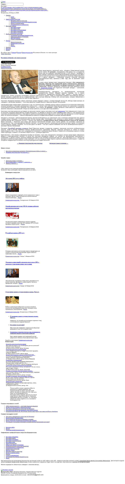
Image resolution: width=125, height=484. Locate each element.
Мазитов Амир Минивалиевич (14, 418)
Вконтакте (8, 54)
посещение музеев (46, 87)
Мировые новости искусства (14, 451)
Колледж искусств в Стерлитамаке (16, 344)
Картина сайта (10, 427)
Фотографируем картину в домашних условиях (19, 419)
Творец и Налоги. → (12, 163)
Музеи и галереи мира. (13, 452)
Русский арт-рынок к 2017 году (15, 233)
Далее (20, 197)
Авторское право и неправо (58, 143)
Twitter (2, 54)
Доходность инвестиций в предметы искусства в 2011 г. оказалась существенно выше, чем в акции (22, 263)
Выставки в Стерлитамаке (13, 440)
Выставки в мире (11, 438)
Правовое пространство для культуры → (17, 152)
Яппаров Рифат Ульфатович (14, 381)
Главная (13, 52)
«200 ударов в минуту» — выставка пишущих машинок (22, 406)
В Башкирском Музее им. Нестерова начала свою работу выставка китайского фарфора (32, 411)
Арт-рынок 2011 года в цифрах (15, 178)
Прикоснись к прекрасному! (14, 360)
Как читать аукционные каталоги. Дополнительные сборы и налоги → (26, 151)
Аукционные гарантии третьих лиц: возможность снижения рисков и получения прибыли (25, 332)
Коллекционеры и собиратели (15, 447)
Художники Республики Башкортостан (17, 456)
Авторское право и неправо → (14, 160)
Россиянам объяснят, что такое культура (13, 58)
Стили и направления (12, 455)
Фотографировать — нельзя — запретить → (19, 162)
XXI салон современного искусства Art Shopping (20, 408)
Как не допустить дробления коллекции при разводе (21, 420)
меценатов (61, 111)
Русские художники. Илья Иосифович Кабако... (19, 371)
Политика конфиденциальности (15, 430)
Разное (19, 52)
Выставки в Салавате (12, 439)
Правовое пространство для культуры (29, 143)
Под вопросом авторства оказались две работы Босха (22, 410)
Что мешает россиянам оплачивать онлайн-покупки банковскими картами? (28, 422)
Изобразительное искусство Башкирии (17, 446)
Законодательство (27, 52)
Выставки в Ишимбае (12, 436)
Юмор (7, 458)
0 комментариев (6, 66)
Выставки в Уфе (10, 442)
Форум (8, 428)
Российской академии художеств (18, 128)
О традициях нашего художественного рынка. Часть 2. (22, 292)
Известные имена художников (14, 444)
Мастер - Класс (10, 450)
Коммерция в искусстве (12, 200)
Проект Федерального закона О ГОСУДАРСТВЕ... (20, 355)
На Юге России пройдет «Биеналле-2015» (18, 407)
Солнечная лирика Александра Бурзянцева (18, 365)
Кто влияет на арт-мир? (17, 325)
